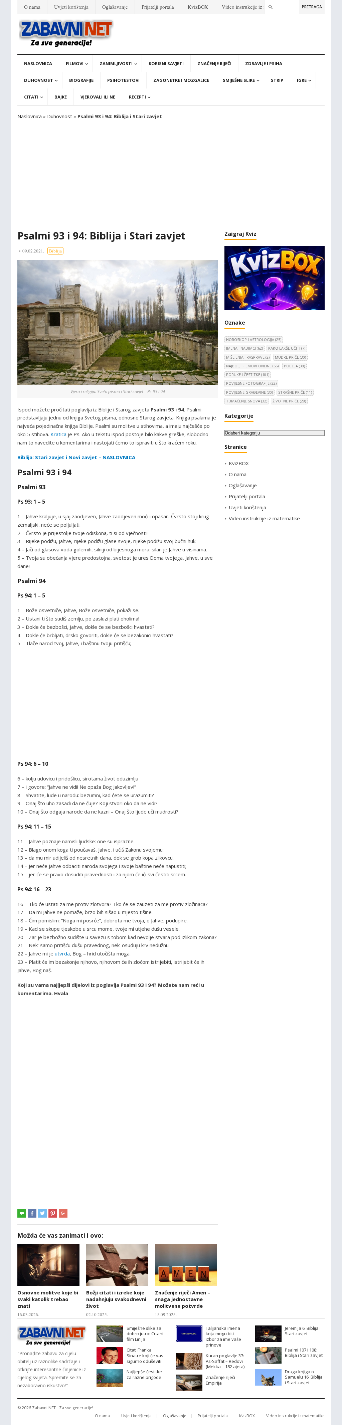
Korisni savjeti (166, 63)
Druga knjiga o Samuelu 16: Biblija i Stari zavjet (304, 1377)
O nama (32, 6)
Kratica (58, 434)
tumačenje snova (246, 400)
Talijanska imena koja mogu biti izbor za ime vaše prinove (223, 1336)
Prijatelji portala (158, 6)
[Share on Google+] (63, 1213)
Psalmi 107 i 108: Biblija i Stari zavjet (304, 1353)
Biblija (55, 251)
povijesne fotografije (251, 383)
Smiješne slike (239, 80)
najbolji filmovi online (252, 365)
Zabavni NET (44, 1408)
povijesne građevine (249, 392)
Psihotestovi (123, 80)
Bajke (60, 97)
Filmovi (74, 63)
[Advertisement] (171, 175)
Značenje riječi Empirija (220, 1380)
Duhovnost (38, 80)
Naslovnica (38, 63)
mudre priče (290, 357)
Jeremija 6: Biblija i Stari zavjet (303, 1331)
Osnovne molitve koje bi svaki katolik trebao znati (47, 1299)
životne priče (289, 400)
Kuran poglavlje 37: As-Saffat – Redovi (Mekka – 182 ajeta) (225, 1361)
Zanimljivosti (116, 63)
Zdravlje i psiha (263, 63)
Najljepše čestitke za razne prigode (144, 1374)
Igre (302, 80)
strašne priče (295, 392)
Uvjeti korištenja (71, 6)
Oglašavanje (115, 6)
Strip (277, 80)
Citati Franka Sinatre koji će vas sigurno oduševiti (145, 1355)
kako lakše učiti (286, 348)
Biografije (81, 80)
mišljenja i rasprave (248, 357)
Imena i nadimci (244, 348)
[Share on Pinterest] (52, 1213)
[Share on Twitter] (42, 1213)
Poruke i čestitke (247, 374)
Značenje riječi (214, 63)
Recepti (137, 97)
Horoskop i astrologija (253, 339)
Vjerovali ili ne (97, 97)
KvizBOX (198, 6)
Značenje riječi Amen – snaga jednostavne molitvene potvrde (182, 1299)
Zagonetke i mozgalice (181, 80)
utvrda (62, 953)
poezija (294, 365)
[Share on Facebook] (32, 1213)
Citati (31, 97)
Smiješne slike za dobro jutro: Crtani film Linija (145, 1334)
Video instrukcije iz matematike (255, 6)
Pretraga (312, 7)
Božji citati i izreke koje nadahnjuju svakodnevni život (116, 1299)
